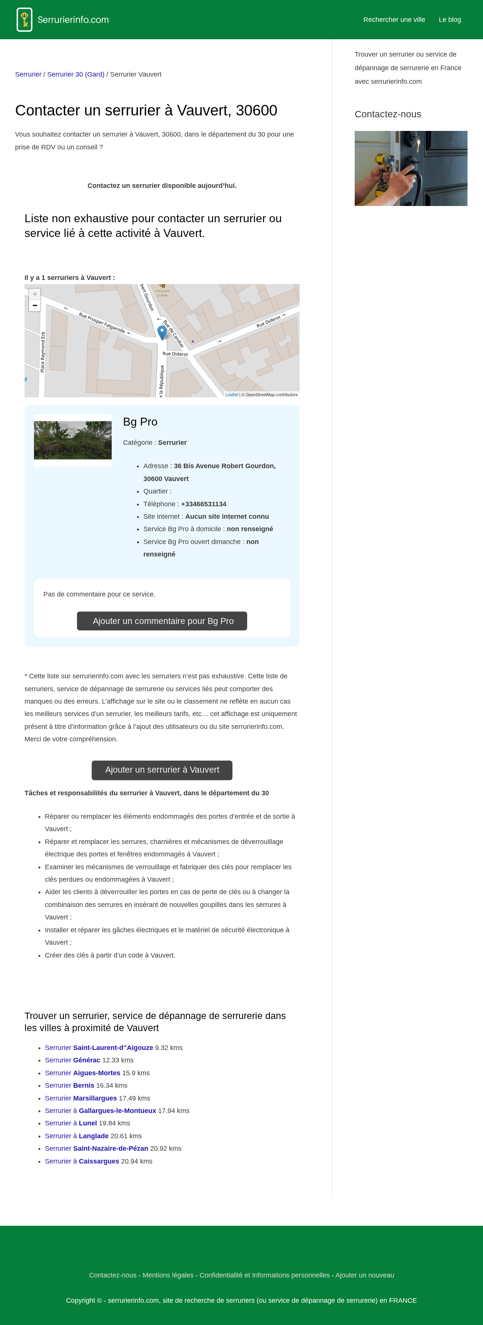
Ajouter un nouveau (364, 1275)
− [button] (34, 305)
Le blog (450, 19)
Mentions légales (168, 1275)
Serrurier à (100, 1110)
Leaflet (232, 394)
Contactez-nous (113, 1275)
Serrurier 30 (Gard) (76, 74)
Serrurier (28, 74)
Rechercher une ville (394, 19)
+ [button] (34, 294)
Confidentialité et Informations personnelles (265, 1275)
